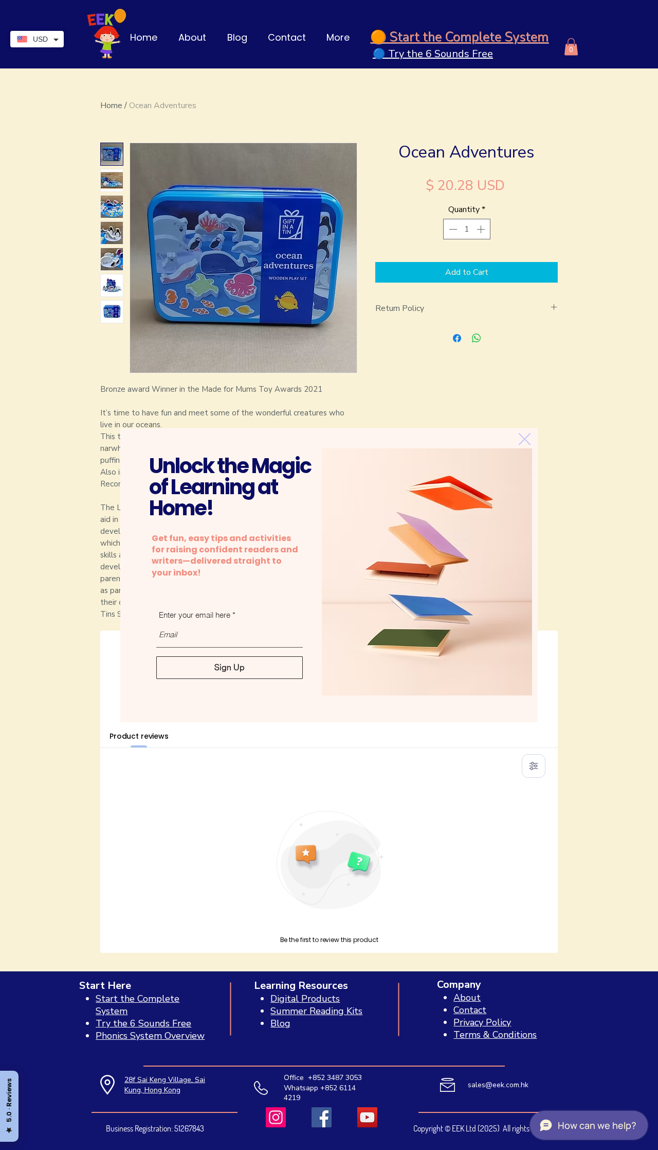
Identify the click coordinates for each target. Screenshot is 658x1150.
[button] (524, 439)
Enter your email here (194, 615)
